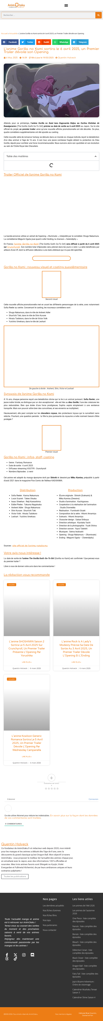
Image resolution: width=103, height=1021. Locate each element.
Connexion (93, 799)
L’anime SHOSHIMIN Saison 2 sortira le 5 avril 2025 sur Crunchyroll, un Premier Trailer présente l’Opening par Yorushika (27, 648)
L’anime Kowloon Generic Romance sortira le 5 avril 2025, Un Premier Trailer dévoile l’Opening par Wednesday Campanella (27, 743)
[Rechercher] (98, 15)
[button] (66, 5)
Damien (85, 1015)
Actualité (13, 34)
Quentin (93, 1013)
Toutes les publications (15, 876)
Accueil (4, 34)
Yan (91, 1015)
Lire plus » (26, 662)
